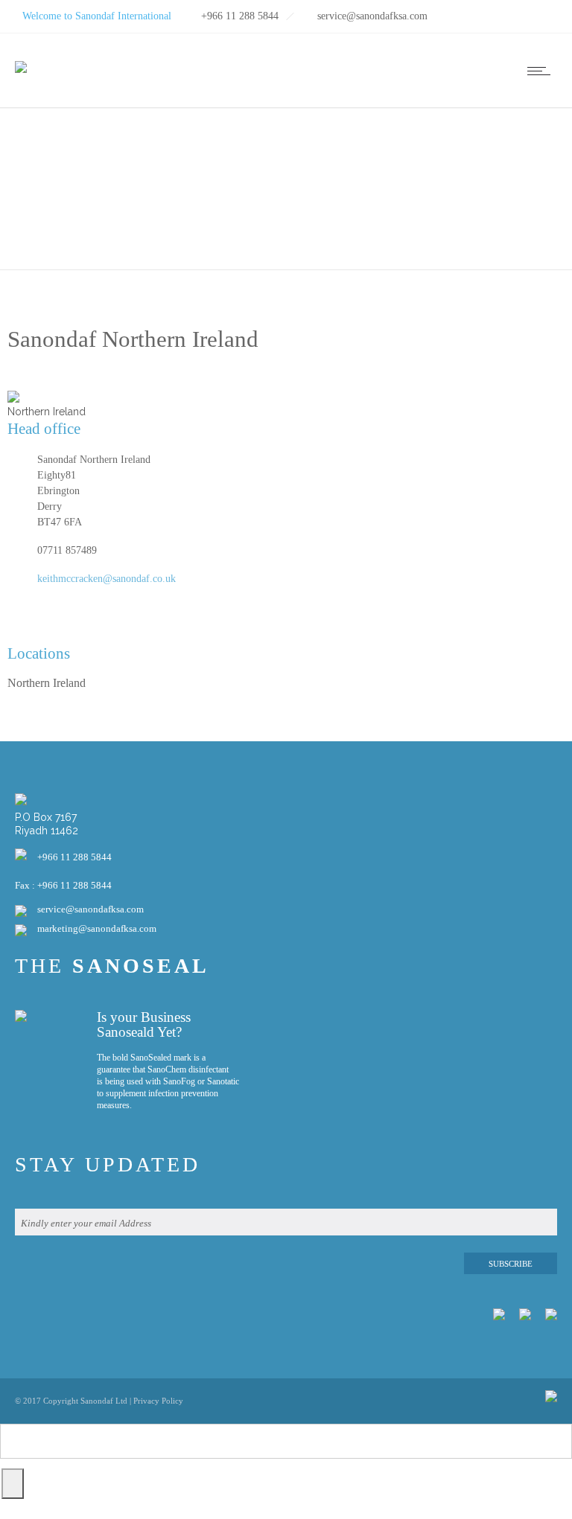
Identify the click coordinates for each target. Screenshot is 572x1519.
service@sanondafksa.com (90, 909)
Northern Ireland (46, 683)
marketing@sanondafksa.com (96, 928)
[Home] (21, 57)
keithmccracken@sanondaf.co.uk (106, 578)
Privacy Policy (158, 1400)
